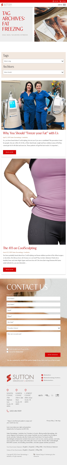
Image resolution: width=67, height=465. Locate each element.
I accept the (11, 352)
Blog (8, 35)
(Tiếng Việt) (39, 447)
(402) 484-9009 (15, 411)
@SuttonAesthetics (48, 380)
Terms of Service (52, 360)
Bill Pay (56, 1)
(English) (25, 447)
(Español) (31, 447)
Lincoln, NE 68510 (28, 397)
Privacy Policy (41, 360)
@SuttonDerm (47, 375)
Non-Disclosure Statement (51, 447)
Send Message (53, 355)
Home (4, 35)
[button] (64, 5)
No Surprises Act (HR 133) (21, 429)
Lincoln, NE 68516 (10, 399)
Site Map (57, 421)
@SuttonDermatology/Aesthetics (52, 377)
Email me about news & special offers (19, 349)
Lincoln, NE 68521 (19, 398)
